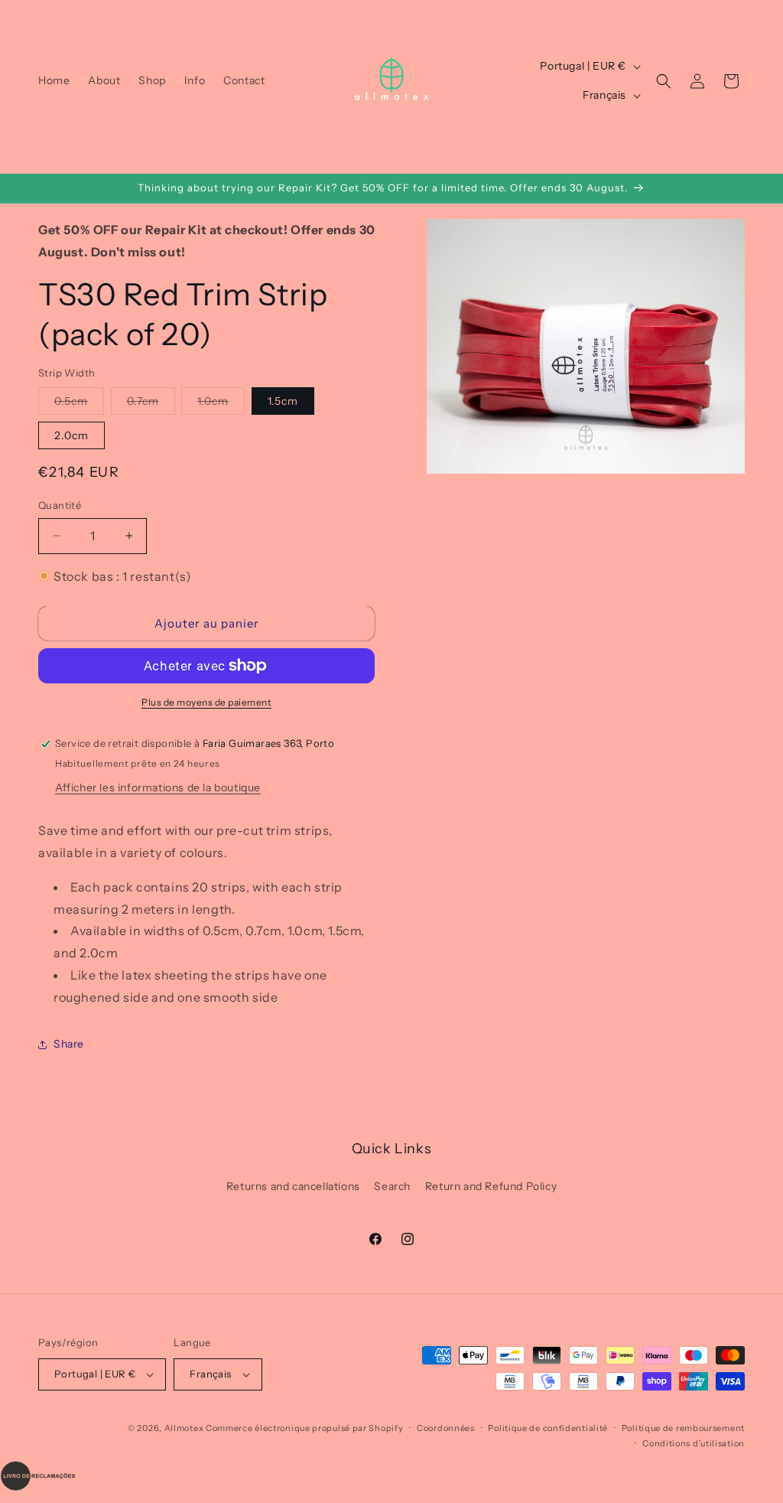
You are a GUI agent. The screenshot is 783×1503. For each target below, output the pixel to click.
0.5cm (79, 404)
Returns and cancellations (293, 1186)
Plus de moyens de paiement (206, 702)
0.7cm (151, 404)
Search (392, 1186)
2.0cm (71, 435)
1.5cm (283, 401)
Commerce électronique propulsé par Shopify (304, 1428)
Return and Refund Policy (491, 1186)
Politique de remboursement (683, 1428)
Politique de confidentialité (548, 1428)
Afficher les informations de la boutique (158, 787)
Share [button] (69, 1044)
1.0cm (221, 404)
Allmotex (184, 1428)
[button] (664, 81)
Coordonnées (446, 1428)
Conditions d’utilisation (693, 1443)
